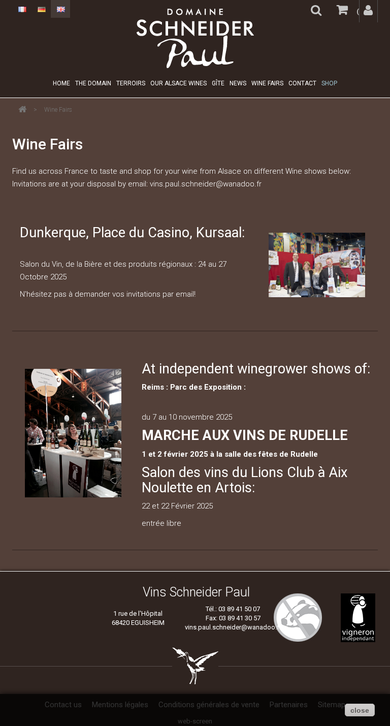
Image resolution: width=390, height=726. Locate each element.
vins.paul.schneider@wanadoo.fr (233, 627)
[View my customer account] (368, 11)
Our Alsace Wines (178, 83)
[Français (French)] (21, 9)
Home (61, 83)
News (238, 83)
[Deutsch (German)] (41, 9)
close (359, 710)
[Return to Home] (22, 109)
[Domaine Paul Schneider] (195, 38)
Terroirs (130, 83)
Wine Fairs (267, 83)
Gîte (218, 83)
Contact (302, 83)
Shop (329, 83)
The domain (93, 83)
